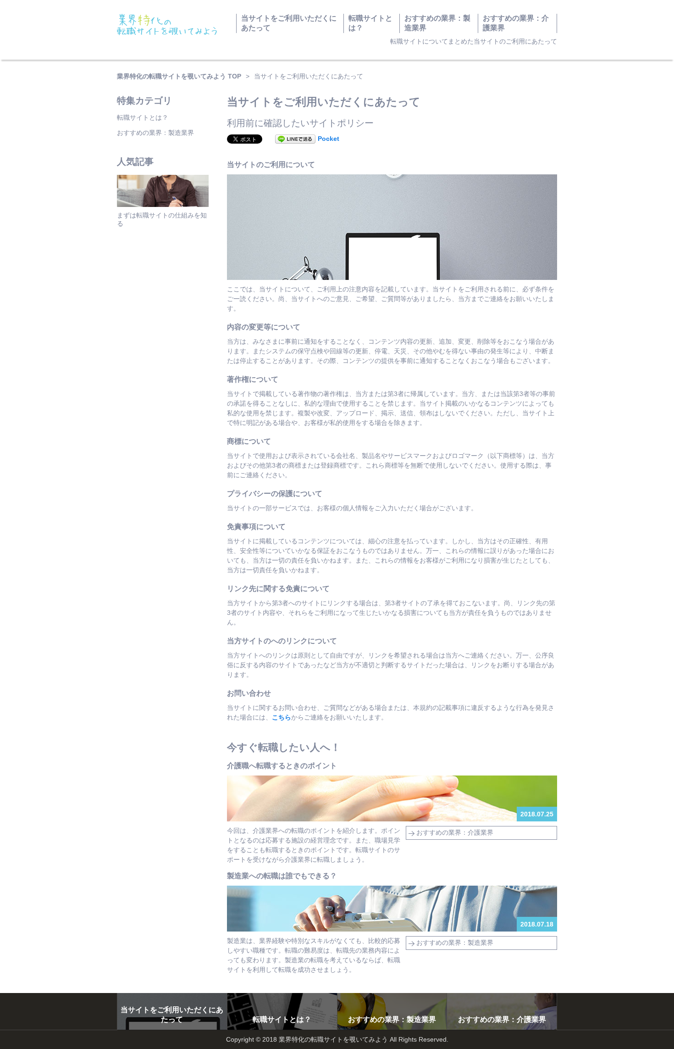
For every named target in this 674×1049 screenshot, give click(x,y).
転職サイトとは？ (370, 23)
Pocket (328, 138)
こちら (281, 717)
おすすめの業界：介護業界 (516, 23)
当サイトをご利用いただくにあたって (289, 23)
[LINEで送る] (295, 138)
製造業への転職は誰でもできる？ (282, 876)
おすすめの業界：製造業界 (437, 23)
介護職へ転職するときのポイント (282, 766)
